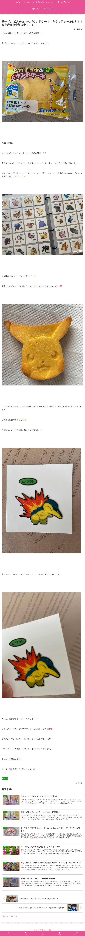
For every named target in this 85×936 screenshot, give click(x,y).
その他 (6, 778)
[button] (78, 527)
